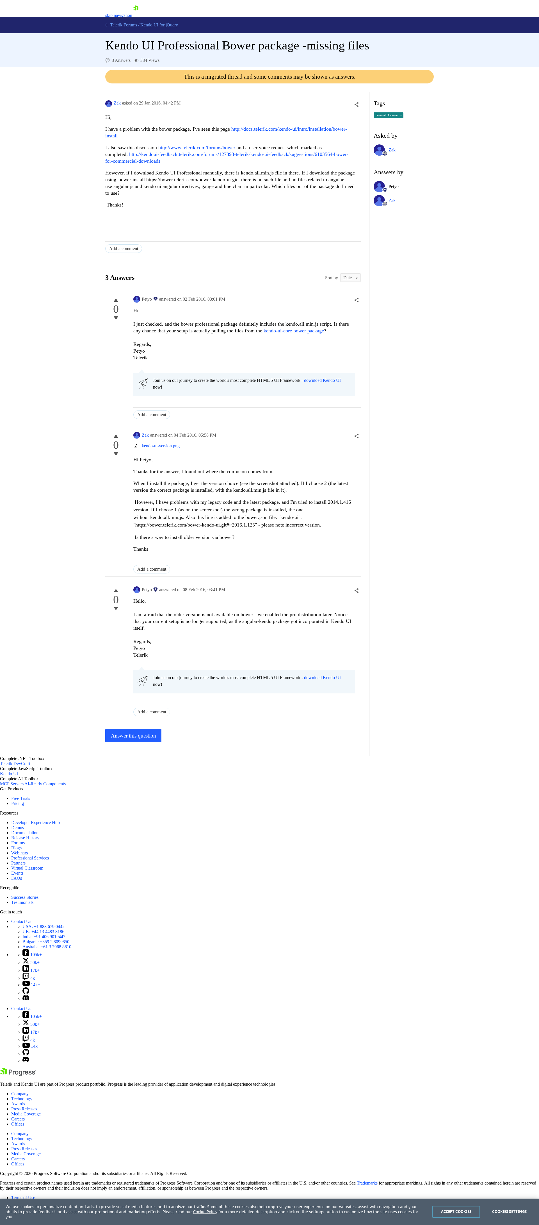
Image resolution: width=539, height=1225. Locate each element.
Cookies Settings (509, 1211)
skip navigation (118, 15)
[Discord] (25, 999)
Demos (17, 827)
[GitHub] (25, 992)
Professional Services (30, 858)
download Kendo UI (322, 380)
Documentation (24, 832)
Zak (117, 103)
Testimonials (22, 902)
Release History (25, 837)
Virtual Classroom (27, 868)
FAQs (16, 878)
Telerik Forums (123, 24)
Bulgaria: (45, 941)
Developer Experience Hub (35, 822)
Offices (17, 1124)
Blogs (16, 847)
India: (43, 936)
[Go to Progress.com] (18, 1074)
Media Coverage (26, 1113)
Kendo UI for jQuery (159, 24)
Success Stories (24, 897)
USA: (43, 926)
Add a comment (123, 248)
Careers (18, 1119)
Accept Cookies (456, 1211)
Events (17, 873)
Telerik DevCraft (15, 763)
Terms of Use (23, 1197)
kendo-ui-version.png (161, 445)
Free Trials (20, 798)
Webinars (19, 852)
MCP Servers (12, 783)
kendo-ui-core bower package (294, 331)
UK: (43, 931)
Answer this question (133, 736)
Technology (21, 1098)
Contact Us (21, 921)
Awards (18, 1103)
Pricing (17, 803)
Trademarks (367, 1183)
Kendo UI (9, 773)
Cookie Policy (205, 1211)
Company (20, 1093)
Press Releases (24, 1108)
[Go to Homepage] (135, 15)
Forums (18, 842)
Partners (18, 863)
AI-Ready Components (45, 783)
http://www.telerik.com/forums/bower (196, 147)
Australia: (46, 946)
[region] (269, 1212)
